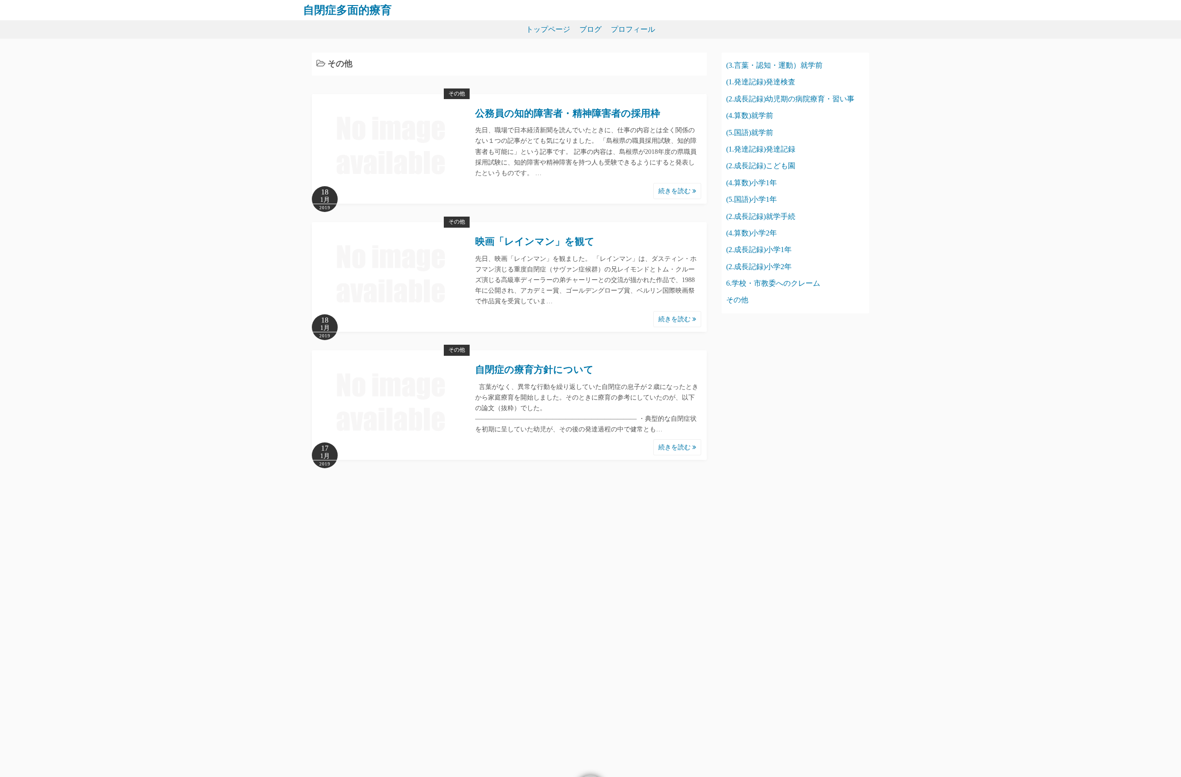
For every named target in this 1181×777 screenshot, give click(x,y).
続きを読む (675, 191)
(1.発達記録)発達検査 (760, 82)
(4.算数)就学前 (749, 115)
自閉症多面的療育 (347, 10)
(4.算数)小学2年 (751, 233)
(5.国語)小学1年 (751, 199)
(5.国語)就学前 (749, 132)
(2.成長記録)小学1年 (759, 249)
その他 (456, 93)
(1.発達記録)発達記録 (760, 149)
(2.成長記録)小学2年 (759, 267)
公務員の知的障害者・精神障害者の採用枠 (567, 113)
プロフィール (633, 29)
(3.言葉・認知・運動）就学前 (774, 65)
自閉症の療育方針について (534, 369)
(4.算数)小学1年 (751, 183)
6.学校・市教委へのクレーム (773, 283)
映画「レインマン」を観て (535, 241)
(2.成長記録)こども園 (760, 166)
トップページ (548, 29)
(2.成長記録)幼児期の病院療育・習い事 (790, 99)
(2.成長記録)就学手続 (760, 216)
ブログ (590, 29)
